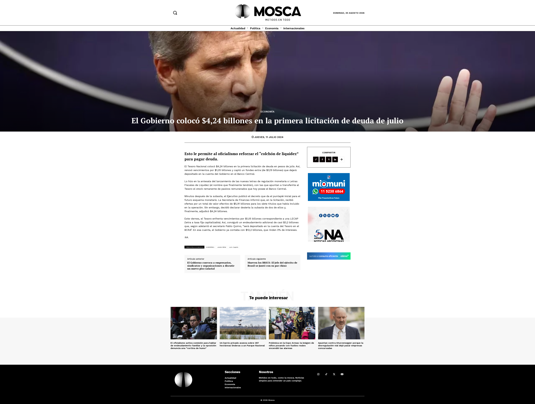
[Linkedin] (335, 159)
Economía (267, 112)
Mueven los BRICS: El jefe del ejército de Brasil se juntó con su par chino (272, 264)
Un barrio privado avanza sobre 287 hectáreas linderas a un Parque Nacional (242, 344)
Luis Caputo (233, 247)
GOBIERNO (210, 247)
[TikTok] (326, 374)
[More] (342, 159)
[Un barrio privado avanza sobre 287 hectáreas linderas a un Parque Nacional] (243, 323)
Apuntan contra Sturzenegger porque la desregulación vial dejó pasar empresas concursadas (340, 346)
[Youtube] (342, 374)
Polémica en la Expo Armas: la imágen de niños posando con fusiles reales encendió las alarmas (291, 346)
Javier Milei (221, 247)
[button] (175, 12)
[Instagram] (318, 374)
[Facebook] (322, 159)
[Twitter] (328, 159)
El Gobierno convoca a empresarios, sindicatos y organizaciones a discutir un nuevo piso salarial (210, 265)
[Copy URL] (316, 159)
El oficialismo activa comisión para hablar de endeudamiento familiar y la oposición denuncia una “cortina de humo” (193, 346)
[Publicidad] (329, 187)
